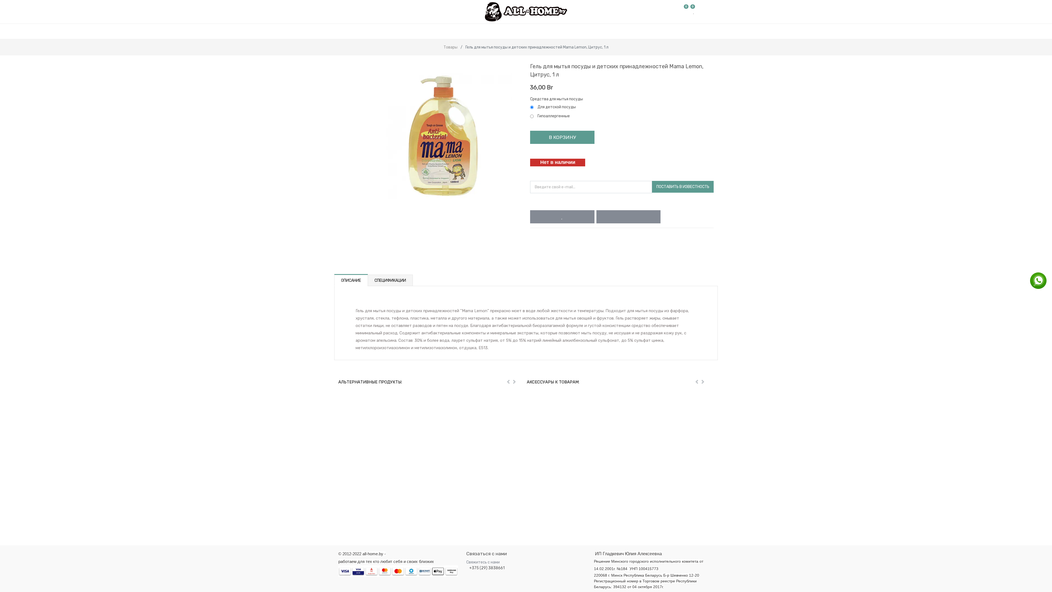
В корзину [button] (562, 137)
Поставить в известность (682, 186)
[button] (562, 216)
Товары (451, 47)
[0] (686, 11)
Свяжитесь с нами (483, 562)
